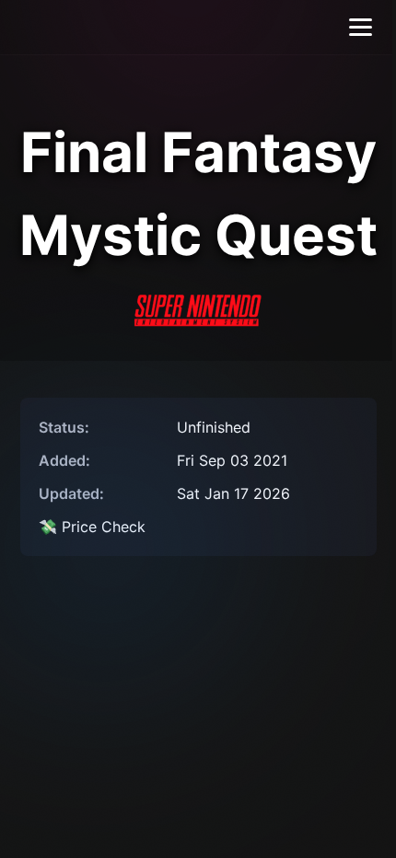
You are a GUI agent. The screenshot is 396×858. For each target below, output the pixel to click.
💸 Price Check (92, 526)
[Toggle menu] (360, 27)
